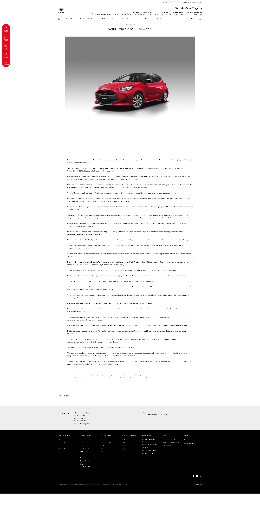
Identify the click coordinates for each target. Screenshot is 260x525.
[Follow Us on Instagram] (200, 476)
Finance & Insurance (146, 19)
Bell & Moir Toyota (188, 8)
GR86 (123, 443)
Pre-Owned (147, 435)
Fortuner (82, 455)
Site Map (98, 484)
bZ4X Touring (84, 446)
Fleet (159, 19)
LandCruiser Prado (86, 449)
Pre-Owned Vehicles (86, 19)
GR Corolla (125, 446)
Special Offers (102, 19)
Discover (181, 19)
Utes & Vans (106, 435)
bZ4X (81, 443)
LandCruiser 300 (85, 467)
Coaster (103, 452)
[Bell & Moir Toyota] (61, 10)
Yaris (60, 440)
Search (199, 19)
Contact (191, 19)
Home (59, 18)
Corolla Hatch (63, 443)
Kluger (82, 464)
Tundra (103, 446)
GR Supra (124, 449)
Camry (61, 446)
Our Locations (189, 440)
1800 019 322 (134, 13)
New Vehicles (70, 19)
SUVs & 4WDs (85, 435)
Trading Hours (85, 423)
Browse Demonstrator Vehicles (149, 446)
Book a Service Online (170, 440)
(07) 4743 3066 (148, 13)
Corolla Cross (84, 461)
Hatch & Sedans (66, 435)
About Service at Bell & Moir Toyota (171, 444)
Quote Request (147, 454)
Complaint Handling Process (120, 484)
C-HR (81, 452)
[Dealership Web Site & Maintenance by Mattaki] (198, 484)
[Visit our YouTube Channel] (197, 476)
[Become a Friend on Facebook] (193, 476)
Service (114, 19)
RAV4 (81, 440)
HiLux (102, 440)
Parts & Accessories (128, 19)
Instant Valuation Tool (149, 450)
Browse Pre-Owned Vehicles (148, 440)
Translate (197, 2)
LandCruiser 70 (106, 443)
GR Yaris (124, 440)
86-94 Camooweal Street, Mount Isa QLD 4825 (110, 14)
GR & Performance (129, 435)
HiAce (103, 449)
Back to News (64, 395)
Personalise (169, 19)
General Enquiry (189, 443)
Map (74, 423)
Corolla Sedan (64, 449)
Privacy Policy (106, 484)
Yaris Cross (83, 458)
